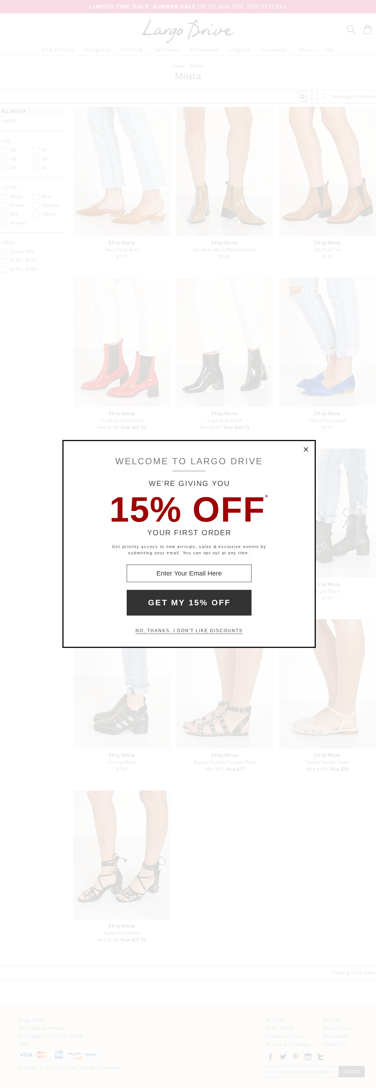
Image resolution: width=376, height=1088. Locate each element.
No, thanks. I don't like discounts (189, 630)
